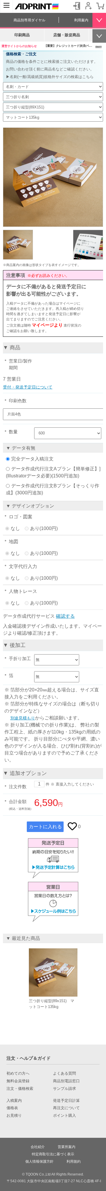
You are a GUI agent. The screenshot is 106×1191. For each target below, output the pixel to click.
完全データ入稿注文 (32, 458)
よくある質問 (64, 1073)
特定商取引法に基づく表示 (53, 1154)
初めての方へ (17, 1073)
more (98, 46)
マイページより (47, 324)
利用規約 (74, 1161)
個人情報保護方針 (39, 1161)
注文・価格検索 (19, 1089)
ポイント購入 (64, 1116)
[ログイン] (76, 6)
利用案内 (81, 20)
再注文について (66, 1108)
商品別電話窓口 (66, 1081)
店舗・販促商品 (66, 35)
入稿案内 (14, 1101)
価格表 (12, 1108)
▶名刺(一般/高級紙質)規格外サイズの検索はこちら (50, 77)
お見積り (14, 1116)
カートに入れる (45, 826)
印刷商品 (22, 35)
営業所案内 (66, 1147)
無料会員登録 (17, 1081)
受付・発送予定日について (27, 387)
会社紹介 (38, 1147)
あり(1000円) (44, 528)
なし (15, 528)
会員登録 (88, 6)
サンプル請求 (64, 1089)
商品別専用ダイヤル (29, 20)
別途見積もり (22, 718)
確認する (65, 616)
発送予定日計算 (66, 1101)
